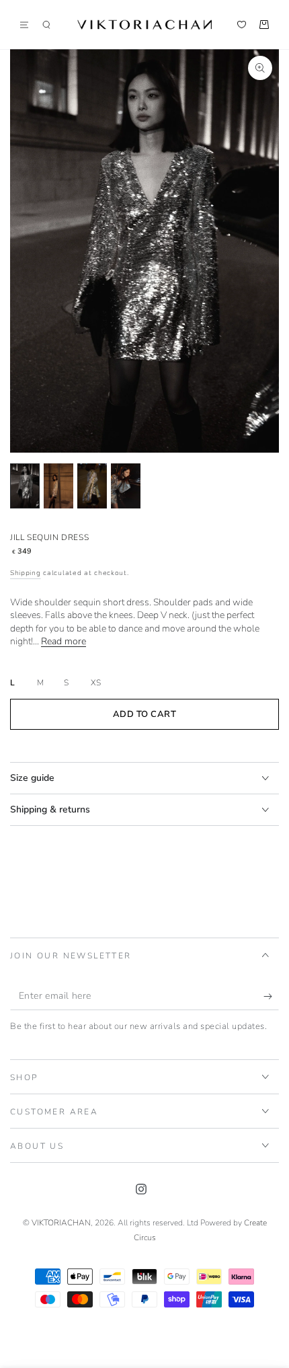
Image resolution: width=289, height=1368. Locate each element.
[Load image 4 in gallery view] (125, 485)
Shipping (25, 573)
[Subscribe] (271, 997)
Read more (63, 641)
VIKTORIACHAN (61, 1222)
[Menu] (29, 24)
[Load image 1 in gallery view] (25, 485)
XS (96, 682)
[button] (46, 24)
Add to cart (145, 714)
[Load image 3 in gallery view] (92, 485)
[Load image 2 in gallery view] (58, 485)
